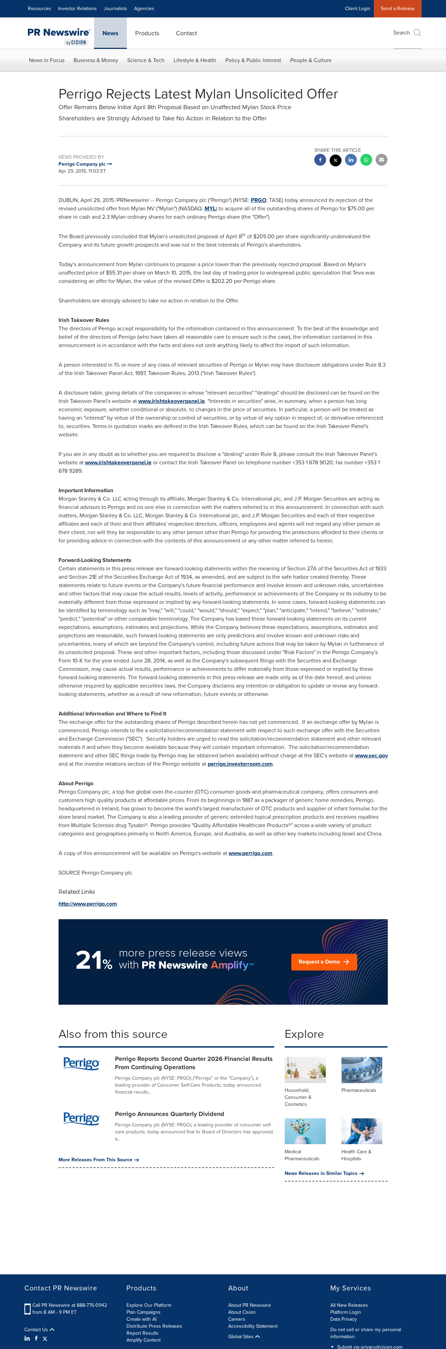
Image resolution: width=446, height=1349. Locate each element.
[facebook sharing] (320, 160)
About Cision (242, 1312)
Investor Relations (77, 8)
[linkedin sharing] (351, 160)
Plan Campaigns (143, 1312)
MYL (210, 208)
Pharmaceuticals (358, 1090)
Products (147, 33)
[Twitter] (45, 1338)
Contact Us (36, 1329)
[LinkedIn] (28, 1338)
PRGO (258, 200)
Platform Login (345, 1312)
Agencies (144, 8)
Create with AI (141, 1319)
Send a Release (398, 8)
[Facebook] (36, 1338)
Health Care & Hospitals (356, 1155)
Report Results (142, 1333)
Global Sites (241, 1336)
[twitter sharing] (335, 161)
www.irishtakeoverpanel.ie (171, 401)
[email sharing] (381, 160)
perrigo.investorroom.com (240, 764)
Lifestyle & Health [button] (195, 60)
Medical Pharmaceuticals (302, 1155)
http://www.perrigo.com (88, 904)
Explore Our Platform (148, 1305)
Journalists (115, 8)
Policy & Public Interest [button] (253, 60)
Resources (39, 8)
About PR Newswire (249, 1305)
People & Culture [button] (311, 60)
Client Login (357, 8)
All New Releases (349, 1305)
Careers (236, 1319)
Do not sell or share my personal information (365, 1333)
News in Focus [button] (46, 60)
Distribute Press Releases (154, 1326)
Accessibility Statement (253, 1326)
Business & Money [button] (96, 60)
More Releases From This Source (95, 1159)
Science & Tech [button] (145, 60)
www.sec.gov (371, 755)
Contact (186, 33)
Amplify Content (143, 1340)
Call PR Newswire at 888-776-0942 (69, 1305)
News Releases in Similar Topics (321, 1173)
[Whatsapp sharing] (366, 160)
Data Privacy (343, 1319)
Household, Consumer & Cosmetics (298, 1097)
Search (401, 33)
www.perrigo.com (250, 853)
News (110, 33)
